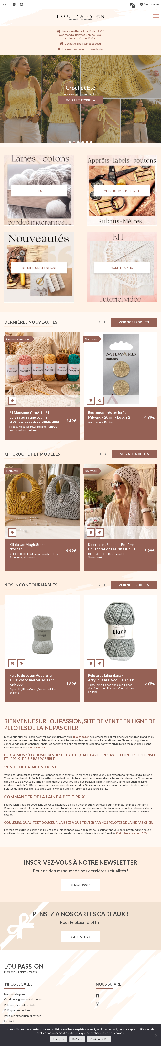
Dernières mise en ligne (39, 267)
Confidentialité (99, 1039)
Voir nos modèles (134, 454)
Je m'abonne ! (80, 885)
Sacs (133, 557)
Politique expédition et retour (22, 1015)
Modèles (107, 557)
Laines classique (35, 684)
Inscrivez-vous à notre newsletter (82, 48)
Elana (12, 684)
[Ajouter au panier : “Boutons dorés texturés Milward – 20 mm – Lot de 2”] (12, 401)
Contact (9, 1021)
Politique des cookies (17, 1010)
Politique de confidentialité (20, 1005)
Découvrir (80, 102)
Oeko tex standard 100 (131, 833)
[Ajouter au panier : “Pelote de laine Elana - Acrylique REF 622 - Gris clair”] (12, 663)
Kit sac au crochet (119, 554)
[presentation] (99, 322)
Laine (20, 684)
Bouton (30, 422)
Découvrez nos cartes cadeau (82, 43)
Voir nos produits (134, 322)
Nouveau (12, 339)
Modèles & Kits (122, 267)
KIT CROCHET (102, 422)
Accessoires (17, 422)
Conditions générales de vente (23, 999)
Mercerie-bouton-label (122, 190)
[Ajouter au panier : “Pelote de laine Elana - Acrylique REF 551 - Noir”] (91, 663)
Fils (39, 190)
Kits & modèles (97, 425)
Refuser (77, 1039)
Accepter (58, 1039)
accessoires (37, 747)
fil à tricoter (81, 736)
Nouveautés (17, 557)
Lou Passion (30, 688)
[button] (156, 16)
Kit (89, 422)
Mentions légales (14, 994)
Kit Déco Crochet (123, 422)
